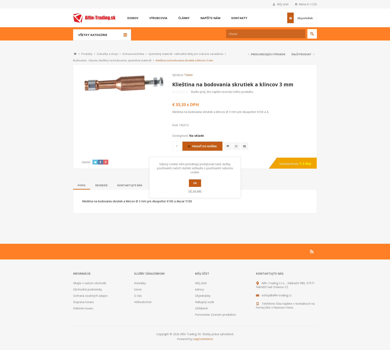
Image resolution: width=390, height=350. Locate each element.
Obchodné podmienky (87, 289)
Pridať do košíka (204, 146)
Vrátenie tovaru (83, 308)
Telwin (188, 75)
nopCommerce (203, 339)
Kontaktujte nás (129, 185)
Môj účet (283, 4)
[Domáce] (75, 54)
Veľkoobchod (142, 302)
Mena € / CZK (308, 4)
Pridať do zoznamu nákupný (236, 146)
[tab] (81, 185)
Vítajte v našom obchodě (89, 283)
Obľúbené (201, 308)
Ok (195, 183)
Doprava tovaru (83, 302)
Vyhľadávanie (312, 34)
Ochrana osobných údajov (90, 296)
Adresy (199, 289)
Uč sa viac (195, 191)
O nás (138, 296)
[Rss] (312, 251)
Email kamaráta (244, 146)
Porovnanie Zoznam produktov (215, 314)
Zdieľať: (86, 162)
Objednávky (202, 296)
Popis (82, 185)
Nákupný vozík (204, 302)
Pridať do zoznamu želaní (228, 146)
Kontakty (140, 283)
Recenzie (101, 185)
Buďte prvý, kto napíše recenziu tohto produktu (222, 92)
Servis (138, 289)
